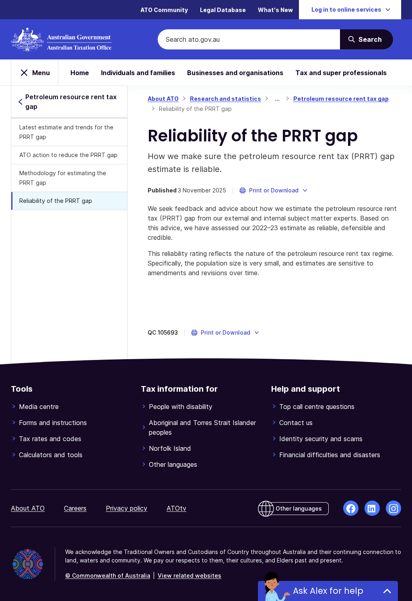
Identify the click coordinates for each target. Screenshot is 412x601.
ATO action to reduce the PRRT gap (68, 154)
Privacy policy (126, 508)
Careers (75, 508)
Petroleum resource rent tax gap (341, 98)
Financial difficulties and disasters (329, 455)
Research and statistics (225, 98)
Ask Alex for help (328, 591)
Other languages (173, 464)
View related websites (189, 575)
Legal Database (223, 9)
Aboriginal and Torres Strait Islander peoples (202, 427)
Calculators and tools (50, 455)
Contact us (296, 423)
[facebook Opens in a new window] (350, 508)
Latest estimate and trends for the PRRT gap (66, 132)
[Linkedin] (372, 508)
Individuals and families (138, 73)
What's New (275, 9)
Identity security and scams (321, 439)
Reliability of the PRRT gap (55, 200)
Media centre (39, 407)
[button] (274, 190)
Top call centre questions (316, 407)
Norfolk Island (170, 448)
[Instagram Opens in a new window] (393, 508)
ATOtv (176, 508)
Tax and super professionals (341, 73)
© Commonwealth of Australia (107, 575)
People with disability (180, 407)
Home (79, 73)
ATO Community (164, 9)
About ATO (163, 98)
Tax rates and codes (50, 439)
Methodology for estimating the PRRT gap (62, 178)
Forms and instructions (53, 423)
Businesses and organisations (235, 73)
